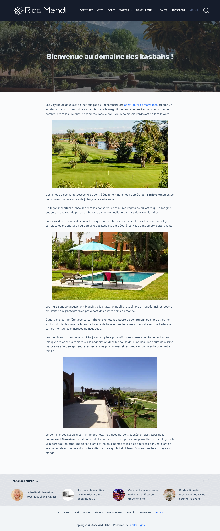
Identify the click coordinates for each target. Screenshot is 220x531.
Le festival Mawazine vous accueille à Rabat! (41, 494)
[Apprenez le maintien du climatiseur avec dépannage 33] (68, 495)
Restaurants (144, 10)
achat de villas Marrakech (141, 105)
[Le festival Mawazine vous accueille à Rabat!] (17, 495)
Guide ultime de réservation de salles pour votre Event (192, 494)
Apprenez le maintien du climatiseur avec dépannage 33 (91, 494)
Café (100, 10)
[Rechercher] (206, 10)
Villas (194, 10)
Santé (163, 10)
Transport (178, 10)
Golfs (111, 10)
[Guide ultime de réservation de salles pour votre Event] (169, 495)
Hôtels (124, 10)
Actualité (86, 10)
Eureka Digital (137, 525)
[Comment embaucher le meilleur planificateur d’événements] (119, 495)
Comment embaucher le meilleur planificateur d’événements (143, 494)
